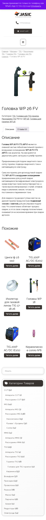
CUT (6, 390)
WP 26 (26, 119)
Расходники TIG (9, 119)
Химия (8, 504)
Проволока (9, 485)
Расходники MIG (13, 414)
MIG (5, 404)
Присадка (8, 481)
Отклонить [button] (36, 6)
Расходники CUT (13, 400)
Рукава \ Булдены (14, 423)
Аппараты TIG (11, 452)
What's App (24, 31)
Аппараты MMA (12, 438)
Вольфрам (9, 476)
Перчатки (9, 499)
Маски (8, 495)
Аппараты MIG (11, 409)
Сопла (9, 428)
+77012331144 (24, 23)
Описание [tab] (9, 129)
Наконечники (12, 419)
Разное (7, 490)
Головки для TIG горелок (27, 116)
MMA (6, 433)
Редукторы (9, 509)
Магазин (13, 51)
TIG (20, 51)
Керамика (11, 471)
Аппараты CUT (12, 395)
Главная (5, 51)
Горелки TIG (11, 54)
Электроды (9, 513)
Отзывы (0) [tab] (22, 129)
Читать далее (12, 266)
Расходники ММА (13, 442)
